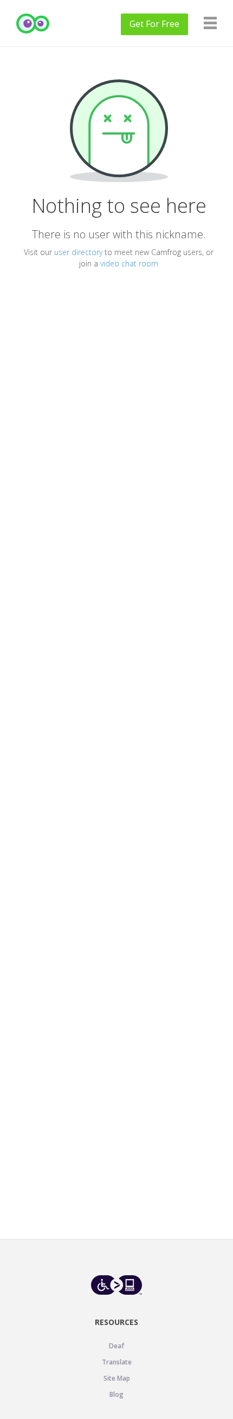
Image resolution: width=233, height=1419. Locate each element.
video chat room (129, 263)
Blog (116, 1394)
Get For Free (154, 24)
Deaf (116, 1345)
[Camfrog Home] (33, 24)
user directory (78, 252)
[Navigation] (210, 23)
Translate (117, 1362)
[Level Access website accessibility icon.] (117, 1284)
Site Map (116, 1378)
